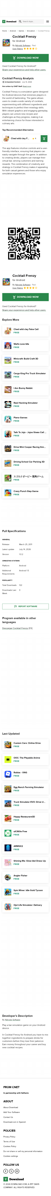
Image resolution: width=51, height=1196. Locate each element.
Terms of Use (9, 1142)
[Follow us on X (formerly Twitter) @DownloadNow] (11, 1171)
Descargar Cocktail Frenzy (15, 628)
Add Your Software (11, 1112)
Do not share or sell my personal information (22, 1151)
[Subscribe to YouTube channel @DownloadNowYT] (17, 1171)
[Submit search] (20, 21)
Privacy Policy (9, 1137)
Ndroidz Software (12, 1020)
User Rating (17, 49)
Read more (27, 86)
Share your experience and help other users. (24, 69)
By (21, 45)
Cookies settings (10, 1156)
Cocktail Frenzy (24, 38)
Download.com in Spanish (14, 1122)
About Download (10, 1107)
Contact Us (8, 1117)
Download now (28, 57)
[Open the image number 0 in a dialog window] (24, 244)
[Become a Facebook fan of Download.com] (5, 1171)
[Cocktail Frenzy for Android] (6, 43)
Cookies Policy (9, 1146)
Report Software (27, 606)
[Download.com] (9, 21)
